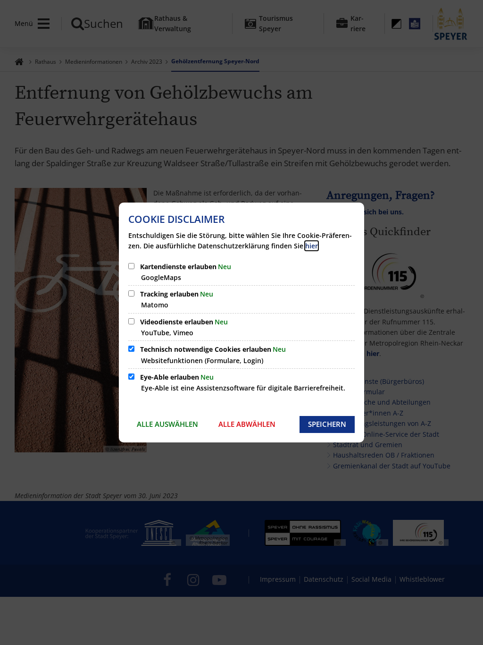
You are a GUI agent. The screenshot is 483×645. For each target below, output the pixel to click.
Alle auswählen (167, 424)
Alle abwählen (246, 424)
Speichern (327, 424)
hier (311, 245)
